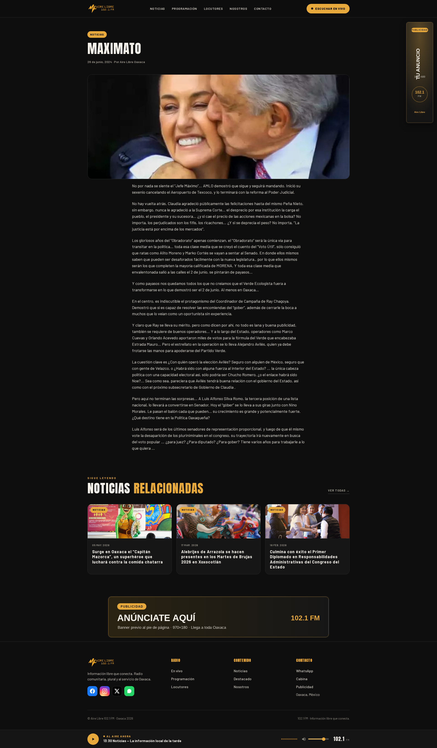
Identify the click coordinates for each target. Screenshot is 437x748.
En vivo (177, 671)
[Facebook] (92, 691)
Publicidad (304, 687)
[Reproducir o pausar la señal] (93, 739)
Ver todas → (339, 490)
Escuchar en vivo (330, 8)
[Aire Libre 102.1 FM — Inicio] (101, 8)
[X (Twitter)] (117, 691)
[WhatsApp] (129, 691)
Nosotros (238, 8)
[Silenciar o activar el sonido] (304, 739)
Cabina (301, 679)
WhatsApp (304, 671)
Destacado (243, 679)
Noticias (157, 8)
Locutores (213, 8)
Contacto (262, 8)
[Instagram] (105, 691)
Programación (184, 8)
